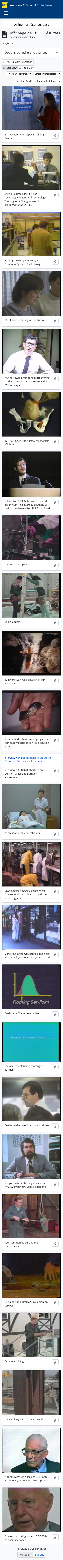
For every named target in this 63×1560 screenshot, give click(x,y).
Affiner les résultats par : (31, 24)
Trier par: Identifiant (18, 73)
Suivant (39, 1554)
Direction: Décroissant (46, 73)
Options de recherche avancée (25, 52)
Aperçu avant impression (19, 61)
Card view (11, 67)
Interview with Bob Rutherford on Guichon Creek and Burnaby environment (28, 759)
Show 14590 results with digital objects (39, 81)
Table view (27, 67)
